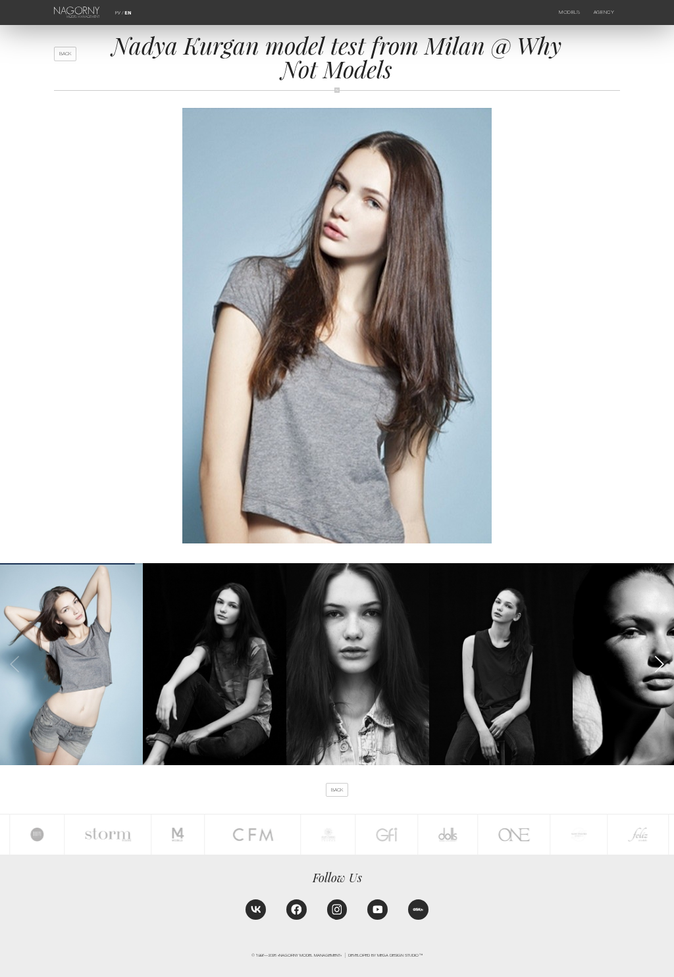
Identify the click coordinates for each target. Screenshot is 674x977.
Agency (604, 12)
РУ (117, 13)
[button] (658, 664)
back (65, 54)
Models (569, 12)
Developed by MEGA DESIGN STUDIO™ (385, 955)
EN (127, 13)
